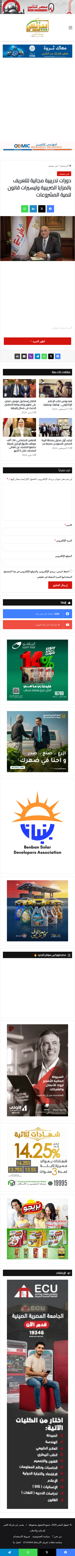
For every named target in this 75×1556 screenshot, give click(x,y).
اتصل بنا (17, 1542)
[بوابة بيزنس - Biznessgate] (37, 27)
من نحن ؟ (57, 1536)
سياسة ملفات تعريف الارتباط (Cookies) (42, 1542)
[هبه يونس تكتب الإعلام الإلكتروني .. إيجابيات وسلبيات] (55, 388)
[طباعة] (17, 356)
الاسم (68, 525)
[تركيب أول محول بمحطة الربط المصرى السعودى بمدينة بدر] (55, 427)
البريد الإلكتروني (63, 540)
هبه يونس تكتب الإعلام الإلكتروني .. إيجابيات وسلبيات (57, 403)
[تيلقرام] (37, 356)
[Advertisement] (37, 102)
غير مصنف (53, 165)
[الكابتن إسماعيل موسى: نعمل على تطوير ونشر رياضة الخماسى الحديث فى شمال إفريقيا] (19, 388)
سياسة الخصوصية (41, 1536)
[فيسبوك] (50, 208)
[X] (42, 208)
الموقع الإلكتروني (63, 556)
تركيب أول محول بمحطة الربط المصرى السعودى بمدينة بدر (57, 442)
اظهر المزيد (38, 341)
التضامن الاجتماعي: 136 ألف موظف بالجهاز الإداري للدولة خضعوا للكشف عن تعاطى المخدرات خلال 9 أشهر (21, 445)
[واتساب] (24, 208)
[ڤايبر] (30, 356)
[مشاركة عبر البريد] (24, 356)
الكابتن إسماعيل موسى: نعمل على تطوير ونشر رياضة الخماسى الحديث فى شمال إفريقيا (20, 404)
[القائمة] (70, 29)
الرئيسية (64, 165)
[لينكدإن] (33, 208)
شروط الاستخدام (21, 1536)
